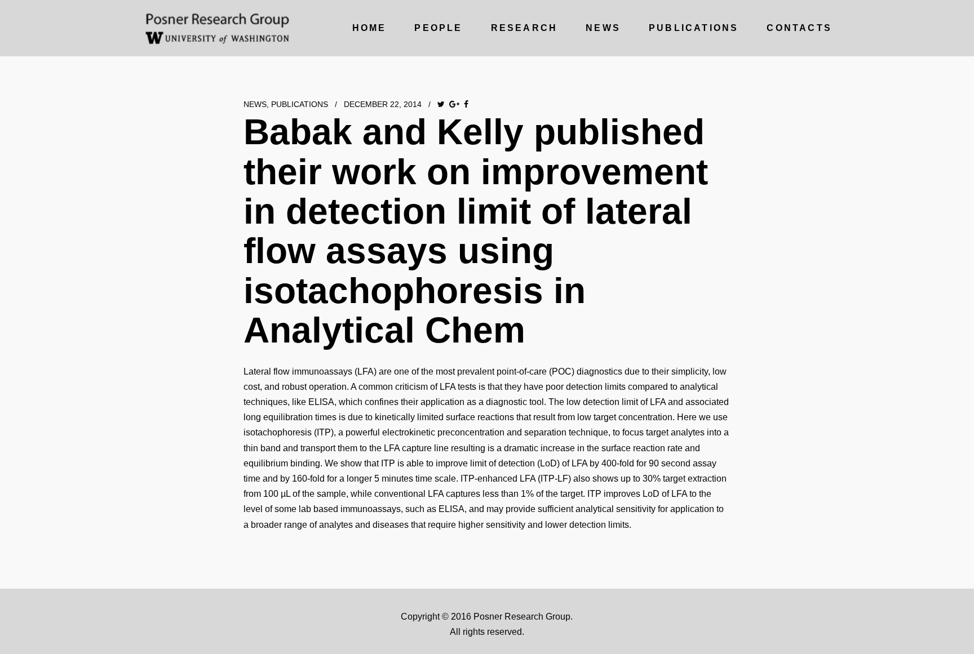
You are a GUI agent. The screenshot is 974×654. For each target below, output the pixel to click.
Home (369, 28)
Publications (693, 28)
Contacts (799, 28)
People (438, 28)
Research (524, 28)
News (603, 28)
